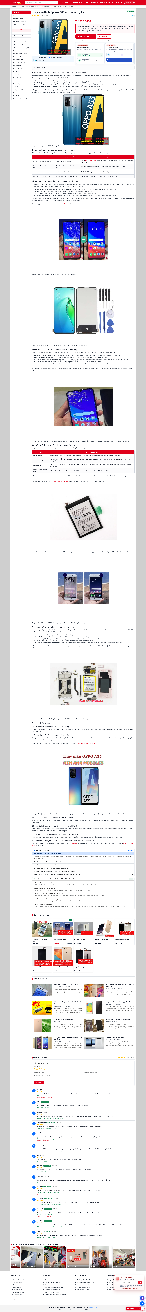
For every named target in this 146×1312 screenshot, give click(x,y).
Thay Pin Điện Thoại (18, 51)
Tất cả (14, 15)
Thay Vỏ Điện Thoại (18, 78)
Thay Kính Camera (18, 66)
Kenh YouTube (112, 1282)
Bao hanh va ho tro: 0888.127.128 (85, 1282)
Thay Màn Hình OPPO (46, 6)
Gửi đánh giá (39, 1082)
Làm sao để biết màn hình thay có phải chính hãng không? (51, 868)
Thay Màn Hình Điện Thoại (32, 6)
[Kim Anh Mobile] (16, 3)
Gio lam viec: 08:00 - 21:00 (83, 1287)
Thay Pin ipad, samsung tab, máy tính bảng (22, 93)
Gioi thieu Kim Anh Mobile (19, 1280)
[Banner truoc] (12, 1257)
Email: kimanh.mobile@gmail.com (85, 1285)
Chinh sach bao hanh (50, 1280)
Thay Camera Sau (17, 57)
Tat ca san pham (17, 1287)
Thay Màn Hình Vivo (19, 36)
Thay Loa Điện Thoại (18, 69)
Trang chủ (15, 6)
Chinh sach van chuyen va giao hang (54, 1287)
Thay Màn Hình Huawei (20, 42)
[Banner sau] (133, 1257)
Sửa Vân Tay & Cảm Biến (19, 81)
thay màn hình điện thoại (62, 204)
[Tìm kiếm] (56, 2)
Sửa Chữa (76, 2)
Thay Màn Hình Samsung (20, 27)
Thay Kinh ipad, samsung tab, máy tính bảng (22, 99)
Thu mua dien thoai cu (18, 1292)
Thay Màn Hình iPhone (19, 24)
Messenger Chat (112, 1287)
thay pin (74, 843)
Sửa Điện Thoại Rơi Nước (19, 90)
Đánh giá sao (37, 1066)
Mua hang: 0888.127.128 (83, 1280)
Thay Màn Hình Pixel (19, 45)
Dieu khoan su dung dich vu (52, 1292)
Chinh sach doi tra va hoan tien (52, 1282)
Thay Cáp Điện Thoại (18, 84)
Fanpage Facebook (113, 1280)
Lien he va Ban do (17, 1282)
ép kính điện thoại (90, 160)
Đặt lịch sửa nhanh (87, 36)
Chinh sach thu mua (50, 1285)
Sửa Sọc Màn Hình (17, 87)
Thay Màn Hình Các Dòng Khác (21, 48)
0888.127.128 (130, 2)
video (14, 1299)
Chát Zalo (110, 1285)
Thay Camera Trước (18, 60)
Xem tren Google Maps (114, 1289)
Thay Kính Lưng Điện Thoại (20, 63)
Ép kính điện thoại (17, 1294)
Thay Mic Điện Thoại (18, 72)
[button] (53, 37)
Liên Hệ (120, 2)
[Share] (133, 15)
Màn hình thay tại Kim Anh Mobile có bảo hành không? (50, 865)
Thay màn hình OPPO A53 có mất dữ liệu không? (48, 853)
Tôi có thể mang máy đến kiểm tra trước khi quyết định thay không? (54, 871)
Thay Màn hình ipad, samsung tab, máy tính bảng (22, 96)
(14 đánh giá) (45, 15)
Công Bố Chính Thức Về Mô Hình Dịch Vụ (55, 1294)
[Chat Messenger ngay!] (142, 1298)
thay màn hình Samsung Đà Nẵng (85, 743)
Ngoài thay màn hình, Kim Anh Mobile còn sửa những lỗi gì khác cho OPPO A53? (58, 874)
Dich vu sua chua (17, 1289)
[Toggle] (29, 18)
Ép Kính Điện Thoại (18, 18)
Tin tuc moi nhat (17, 1285)
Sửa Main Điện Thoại (18, 75)
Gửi (140, 1282)
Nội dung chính (40, 67)
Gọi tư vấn (105, 36)
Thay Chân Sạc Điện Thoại (20, 54)
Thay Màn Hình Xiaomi (19, 33)
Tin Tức (101, 2)
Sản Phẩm (65, 2)
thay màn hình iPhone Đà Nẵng (60, 481)
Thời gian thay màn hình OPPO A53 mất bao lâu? (48, 862)
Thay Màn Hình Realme (19, 39)
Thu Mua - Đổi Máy (89, 2)
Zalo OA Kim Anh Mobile (82, 1289)
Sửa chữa (22, 6)
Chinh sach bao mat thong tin (52, 1289)
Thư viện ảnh (16, 1297)
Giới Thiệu (111, 2)
